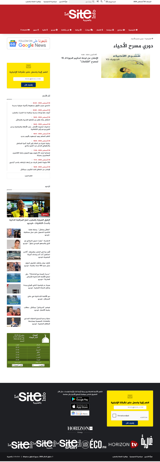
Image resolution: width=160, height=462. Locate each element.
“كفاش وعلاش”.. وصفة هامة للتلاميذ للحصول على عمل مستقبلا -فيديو (37, 232)
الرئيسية (132, 30)
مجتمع (120, 30)
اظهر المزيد (28, 176)
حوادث (88, 30)
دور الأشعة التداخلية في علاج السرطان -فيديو (39, 297)
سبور (35, 30)
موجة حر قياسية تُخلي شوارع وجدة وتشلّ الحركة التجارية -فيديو (37, 286)
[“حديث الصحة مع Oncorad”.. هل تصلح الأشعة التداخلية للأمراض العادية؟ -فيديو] (14, 277)
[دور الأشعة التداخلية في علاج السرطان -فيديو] (14, 300)
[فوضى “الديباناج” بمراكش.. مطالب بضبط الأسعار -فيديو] (14, 311)
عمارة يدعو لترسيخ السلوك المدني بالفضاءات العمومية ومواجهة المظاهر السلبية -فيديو (37, 321)
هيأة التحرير (148, 456)
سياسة (109, 30)
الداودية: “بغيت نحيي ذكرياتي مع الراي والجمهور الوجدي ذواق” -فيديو (36, 242)
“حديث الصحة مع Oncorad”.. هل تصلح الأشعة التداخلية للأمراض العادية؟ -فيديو (37, 277)
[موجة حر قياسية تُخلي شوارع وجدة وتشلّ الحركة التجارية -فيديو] (14, 288)
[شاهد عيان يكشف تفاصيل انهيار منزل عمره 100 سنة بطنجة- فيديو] (14, 266)
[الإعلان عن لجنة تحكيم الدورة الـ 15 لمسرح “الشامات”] (125, 66)
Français (24, 30)
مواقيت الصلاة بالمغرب (120, 456)
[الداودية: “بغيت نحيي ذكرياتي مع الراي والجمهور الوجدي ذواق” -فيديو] (14, 244)
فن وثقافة (65, 30)
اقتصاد (99, 30)
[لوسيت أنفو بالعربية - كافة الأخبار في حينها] (80, 15)
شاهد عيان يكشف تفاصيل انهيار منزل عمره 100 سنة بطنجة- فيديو (37, 264)
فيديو (53, 30)
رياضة (77, 30)
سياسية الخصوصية (136, 456)
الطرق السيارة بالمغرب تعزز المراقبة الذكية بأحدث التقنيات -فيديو (29, 221)
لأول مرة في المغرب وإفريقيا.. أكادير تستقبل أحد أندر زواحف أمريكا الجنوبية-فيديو (36, 255)
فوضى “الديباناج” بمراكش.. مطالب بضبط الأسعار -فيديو (37, 309)
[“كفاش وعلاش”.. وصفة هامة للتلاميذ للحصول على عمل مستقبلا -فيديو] (14, 233)
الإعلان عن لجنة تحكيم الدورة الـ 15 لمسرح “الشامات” (80, 60)
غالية (44, 30)
